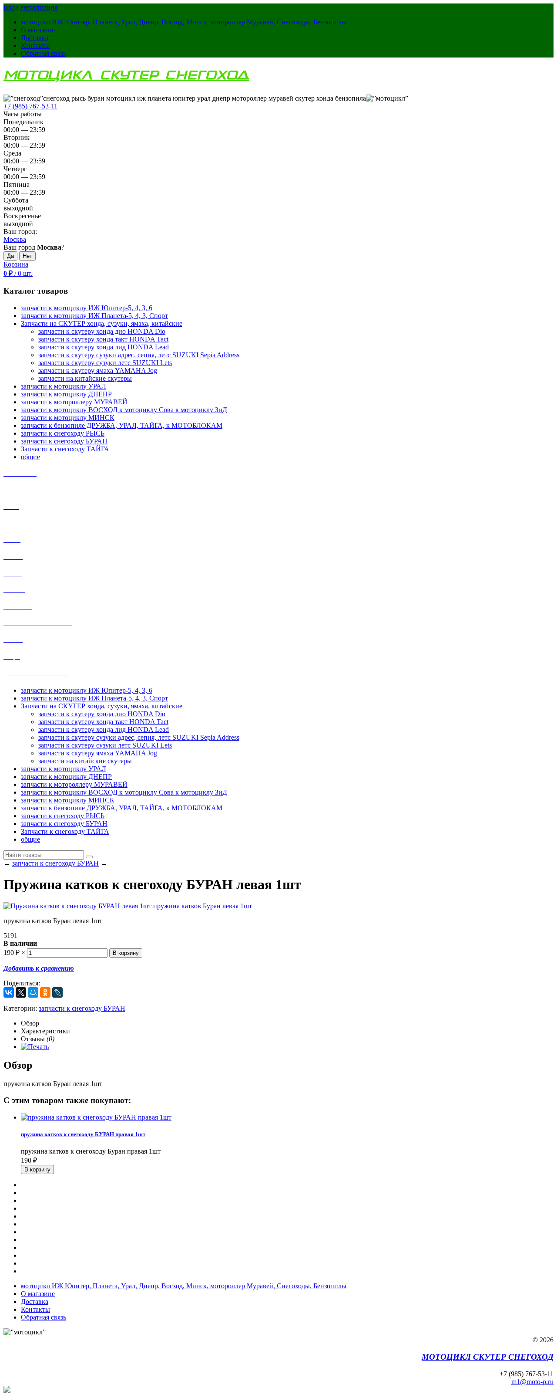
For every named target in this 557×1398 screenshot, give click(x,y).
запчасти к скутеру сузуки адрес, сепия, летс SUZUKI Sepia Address (138, 355)
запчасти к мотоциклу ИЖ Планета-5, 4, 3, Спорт (94, 698)
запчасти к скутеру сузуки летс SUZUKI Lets (105, 362)
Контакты (35, 45)
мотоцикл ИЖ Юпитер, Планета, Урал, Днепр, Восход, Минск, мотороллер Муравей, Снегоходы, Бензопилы (183, 22)
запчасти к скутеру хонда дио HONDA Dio (101, 331)
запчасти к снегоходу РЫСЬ (62, 815)
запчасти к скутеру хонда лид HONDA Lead (103, 347)
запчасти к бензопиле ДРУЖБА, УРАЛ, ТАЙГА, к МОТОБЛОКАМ (121, 808)
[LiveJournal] (57, 992)
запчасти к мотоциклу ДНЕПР (66, 776)
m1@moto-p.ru (532, 1381)
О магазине (38, 30)
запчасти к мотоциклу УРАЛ (63, 768)
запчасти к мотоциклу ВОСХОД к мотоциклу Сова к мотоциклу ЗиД (124, 792)
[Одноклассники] (45, 992)
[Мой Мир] (33, 992)
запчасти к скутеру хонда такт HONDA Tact (103, 339)
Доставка (34, 37)
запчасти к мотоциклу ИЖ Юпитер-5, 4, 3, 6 (86, 690)
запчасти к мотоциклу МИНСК (67, 800)
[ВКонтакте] (8, 992)
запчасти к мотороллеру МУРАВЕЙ (74, 784)
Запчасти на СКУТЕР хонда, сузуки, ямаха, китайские (101, 706)
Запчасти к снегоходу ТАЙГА (65, 831)
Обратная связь (43, 53)
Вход (10, 7)
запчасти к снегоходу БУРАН (64, 823)
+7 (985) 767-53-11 (30, 106)
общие (30, 839)
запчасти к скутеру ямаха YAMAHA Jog (97, 370)
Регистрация (38, 7)
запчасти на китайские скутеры (85, 378)
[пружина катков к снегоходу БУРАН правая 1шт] (96, 1117)
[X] (21, 992)
